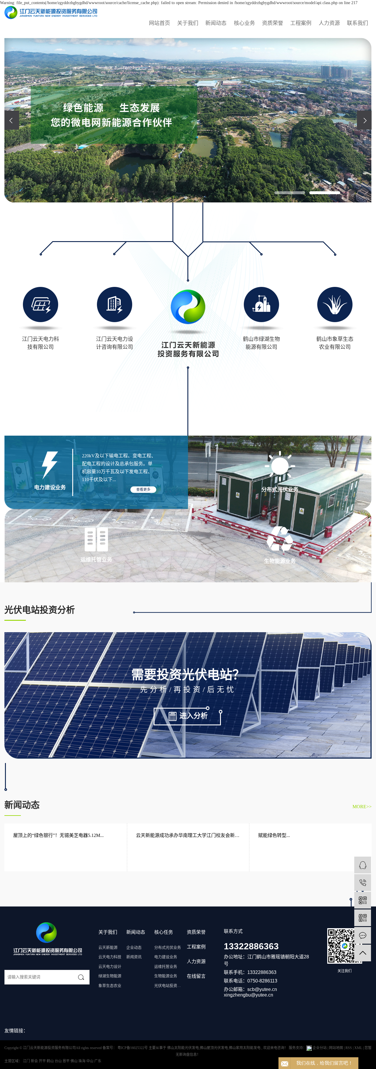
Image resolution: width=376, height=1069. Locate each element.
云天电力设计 (109, 966)
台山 (59, 1061)
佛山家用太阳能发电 (245, 1048)
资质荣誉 (272, 23)
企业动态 (134, 947)
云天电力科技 (109, 957)
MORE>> (362, 806)
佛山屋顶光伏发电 (214, 1048)
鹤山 (51, 1061)
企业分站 (320, 1048)
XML (358, 1048)
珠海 (82, 1061)
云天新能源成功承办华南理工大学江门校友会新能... (188, 835)
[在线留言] (362, 935)
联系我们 (357, 23)
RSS (348, 1048)
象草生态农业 (109, 985)
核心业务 (244, 23)
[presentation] (11, 120)
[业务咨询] (362, 865)
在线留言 (196, 976)
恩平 (66, 1061)
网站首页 (159, 23)
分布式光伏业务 (167, 947)
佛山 (74, 1061)
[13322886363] (362, 882)
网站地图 (336, 1048)
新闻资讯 (134, 957)
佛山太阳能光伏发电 (183, 1048)
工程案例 (300, 23)
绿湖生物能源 (109, 976)
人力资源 (329, 23)
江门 (27, 1061)
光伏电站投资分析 (168, 985)
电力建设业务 (165, 957)
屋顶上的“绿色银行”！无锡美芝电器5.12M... (58, 835)
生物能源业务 (165, 976)
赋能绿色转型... (274, 835)
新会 (35, 1061)
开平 (43, 1061)
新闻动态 (215, 23)
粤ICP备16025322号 (133, 1048)
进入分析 (193, 715)
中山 (90, 1061)
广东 (97, 1061)
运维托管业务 (165, 966)
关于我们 (187, 23)
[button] (289, 192)
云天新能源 (108, 947)
